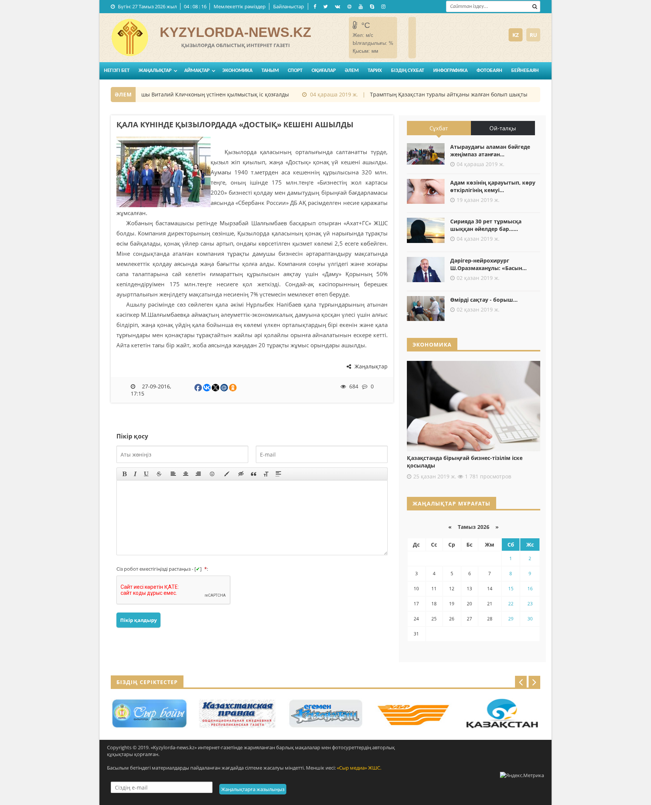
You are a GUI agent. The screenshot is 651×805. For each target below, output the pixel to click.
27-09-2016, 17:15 (151, 390)
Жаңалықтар (155, 70)
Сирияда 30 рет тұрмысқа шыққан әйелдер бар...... (485, 225)
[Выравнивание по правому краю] (198, 474)
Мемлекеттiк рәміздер (240, 6)
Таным (270, 70)
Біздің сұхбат (407, 70)
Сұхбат (438, 128)
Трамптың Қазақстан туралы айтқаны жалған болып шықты (439, 94)
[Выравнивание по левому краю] (173, 474)
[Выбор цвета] (226, 474)
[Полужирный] (124, 474)
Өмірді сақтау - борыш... (484, 299)
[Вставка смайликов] (212, 474)
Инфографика (450, 70)
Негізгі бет (117, 70)
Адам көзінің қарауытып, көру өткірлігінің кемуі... (492, 186)
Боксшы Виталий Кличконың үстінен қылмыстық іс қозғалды (199, 94)
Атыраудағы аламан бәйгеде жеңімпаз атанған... (490, 150)
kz (515, 34)
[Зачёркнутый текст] (159, 474)
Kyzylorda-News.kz (235, 32)
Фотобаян (489, 70)
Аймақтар (196, 70)
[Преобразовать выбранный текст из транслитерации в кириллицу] (266, 474)
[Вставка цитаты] (253, 474)
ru (533, 34)
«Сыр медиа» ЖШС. (359, 767)
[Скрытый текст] (241, 474)
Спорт (295, 70)
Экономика (237, 70)
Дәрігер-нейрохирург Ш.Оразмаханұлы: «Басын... (488, 264)
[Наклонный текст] (135, 474)
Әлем (352, 70)
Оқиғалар (324, 70)
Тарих (375, 70)
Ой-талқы (502, 128)
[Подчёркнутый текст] (146, 474)
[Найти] (534, 5)
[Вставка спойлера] (278, 474)
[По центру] (185, 474)
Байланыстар (288, 6)
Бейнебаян (525, 70)
